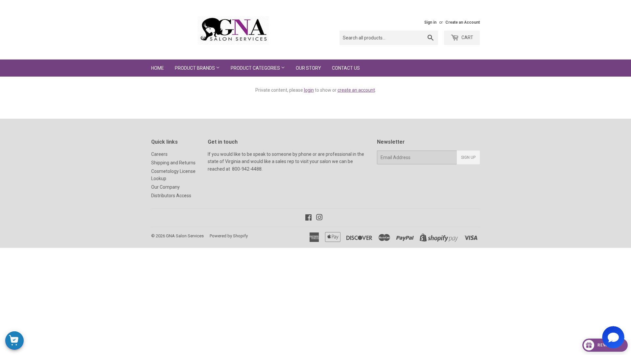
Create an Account (462, 22)
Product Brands (195, 68)
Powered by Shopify (229, 235)
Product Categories (256, 68)
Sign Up (468, 157)
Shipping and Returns (173, 162)
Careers (159, 154)
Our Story (308, 68)
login (309, 90)
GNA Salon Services (185, 235)
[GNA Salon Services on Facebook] (308, 218)
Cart (466, 37)
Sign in (430, 22)
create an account (356, 90)
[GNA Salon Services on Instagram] (319, 218)
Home (157, 68)
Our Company (165, 187)
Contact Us (346, 68)
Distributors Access (171, 195)
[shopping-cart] (14, 340)
